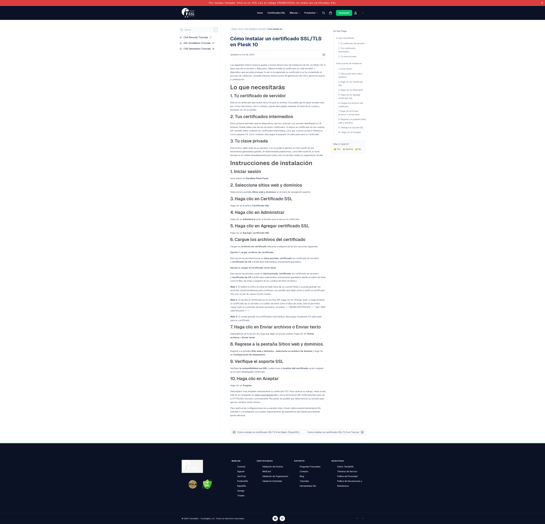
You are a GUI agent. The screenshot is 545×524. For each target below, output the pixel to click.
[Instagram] (282, 518)
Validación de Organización (275, 476)
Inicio (260, 12)
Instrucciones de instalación (349, 63)
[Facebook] (275, 518)
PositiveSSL (242, 481)
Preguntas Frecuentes (310, 466)
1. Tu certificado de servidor (351, 43)
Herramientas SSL (308, 486)
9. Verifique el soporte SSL (350, 127)
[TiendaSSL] (189, 13)
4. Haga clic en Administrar (350, 90)
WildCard (266, 471)
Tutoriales (304, 481)
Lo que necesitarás (345, 38)
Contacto (304, 471)
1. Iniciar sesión (345, 69)
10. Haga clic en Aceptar (349, 132)
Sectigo (241, 491)
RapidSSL (241, 486)
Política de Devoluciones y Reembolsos (349, 483)
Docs (241, 29)
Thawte (240, 495)
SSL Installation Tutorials (255, 29)
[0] (330, 13)
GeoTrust (241, 476)
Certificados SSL (276, 12)
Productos (309, 12)
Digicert (241, 471)
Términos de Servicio (347, 471)
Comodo (241, 466)
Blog (302, 476)
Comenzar (344, 13)
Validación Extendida (272, 481)
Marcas (294, 12)
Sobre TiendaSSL (345, 466)
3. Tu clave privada (347, 56)
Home (234, 29)
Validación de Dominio (272, 466)
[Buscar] (323, 13)
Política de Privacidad (347, 476)
